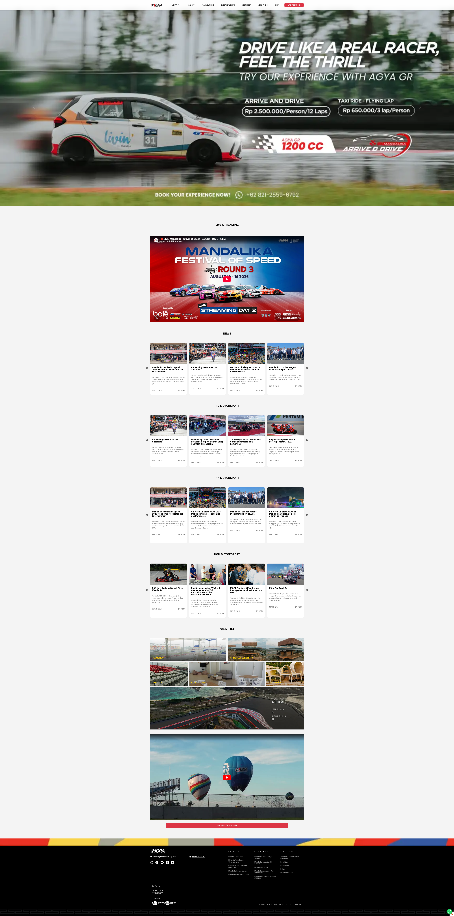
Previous (147, 368)
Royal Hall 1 (284, 865)
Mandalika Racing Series (237, 871)
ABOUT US (176, 5)
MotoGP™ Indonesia (235, 856)
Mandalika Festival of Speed (238, 874)
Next (307, 368)
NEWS (277, 5)
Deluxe (283, 869)
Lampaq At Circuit (261, 867)
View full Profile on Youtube (227, 825)
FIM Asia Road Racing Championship (236, 861)
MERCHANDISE (263, 5)
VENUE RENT (246, 5)
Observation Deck (287, 873)
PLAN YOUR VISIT (208, 5)
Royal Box (284, 862)
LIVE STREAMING (294, 5)
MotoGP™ (191, 5)
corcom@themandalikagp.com (164, 857)
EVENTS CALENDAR (228, 5)
